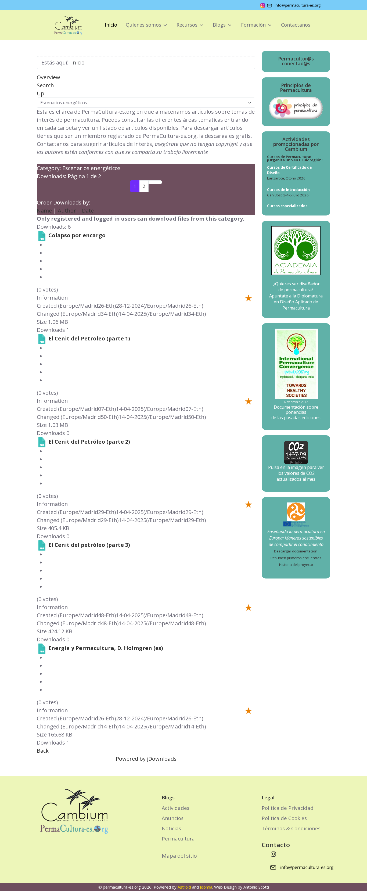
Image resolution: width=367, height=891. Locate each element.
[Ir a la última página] (158, 182)
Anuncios (173, 818)
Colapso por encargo (77, 235)
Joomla (206, 887)
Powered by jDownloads (146, 758)
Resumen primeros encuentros (296, 557)
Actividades (175, 807)
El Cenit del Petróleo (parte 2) (89, 441)
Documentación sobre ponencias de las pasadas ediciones (296, 412)
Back (43, 750)
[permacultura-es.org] (61, 25)
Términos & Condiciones (291, 828)
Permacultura (178, 838)
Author (67, 210)
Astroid (184, 887)
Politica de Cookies (284, 818)
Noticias (171, 828)
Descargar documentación (295, 551)
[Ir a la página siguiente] (151, 182)
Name (44, 210)
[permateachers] (296, 511)
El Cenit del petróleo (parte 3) (89, 544)
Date (88, 210)
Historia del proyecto (296, 564)
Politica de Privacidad (288, 807)
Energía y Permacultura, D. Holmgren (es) (105, 648)
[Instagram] (273, 854)
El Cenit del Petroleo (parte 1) (89, 338)
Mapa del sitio (179, 855)
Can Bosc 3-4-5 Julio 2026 (288, 195)
